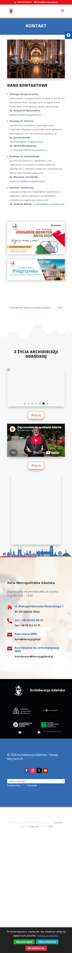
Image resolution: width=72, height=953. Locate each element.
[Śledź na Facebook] (26, 770)
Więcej (36, 415)
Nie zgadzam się (36, 948)
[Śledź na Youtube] (45, 770)
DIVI (50, 826)
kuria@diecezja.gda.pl (27, 639)
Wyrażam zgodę (24, 942)
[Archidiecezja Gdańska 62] (36, 369)
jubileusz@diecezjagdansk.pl (25, 114)
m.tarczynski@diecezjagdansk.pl (27, 181)
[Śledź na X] (39, 770)
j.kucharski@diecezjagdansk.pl (26, 141)
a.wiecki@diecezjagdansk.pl (49, 204)
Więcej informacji (47, 942)
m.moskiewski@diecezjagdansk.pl (28, 149)
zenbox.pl (33, 826)
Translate (32, 785)
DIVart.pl (57, 822)
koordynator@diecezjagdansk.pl (34, 656)
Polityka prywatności (47, 936)
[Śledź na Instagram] (32, 770)
